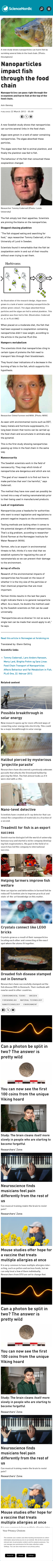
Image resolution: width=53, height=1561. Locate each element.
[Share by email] (31, 117)
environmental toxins (13, 996)
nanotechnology (11, 1005)
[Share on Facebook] (22, 117)
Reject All (10, 1555)
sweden (33, 996)
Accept (20, 1555)
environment (30, 1005)
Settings (31, 1555)
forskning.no (9, 1000)
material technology (31, 1000)
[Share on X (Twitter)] (26, 117)
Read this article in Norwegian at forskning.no (25, 638)
